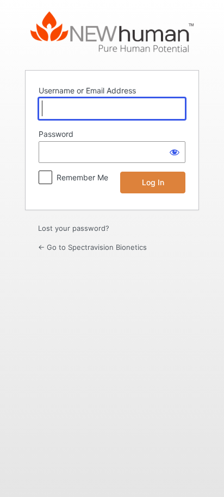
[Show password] (174, 152)
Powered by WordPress (112, 34)
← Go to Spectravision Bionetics (92, 247)
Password (56, 134)
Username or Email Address (87, 90)
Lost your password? (73, 228)
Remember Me (82, 177)
